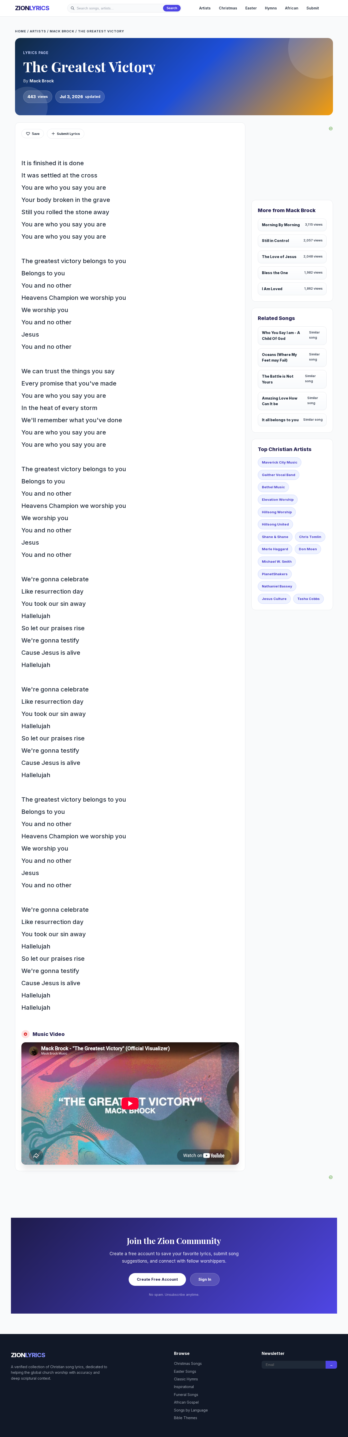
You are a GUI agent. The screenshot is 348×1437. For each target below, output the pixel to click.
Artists (205, 8)
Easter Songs (185, 1371)
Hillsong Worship (277, 512)
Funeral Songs (186, 1394)
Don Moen (308, 549)
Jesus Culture (274, 599)
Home (20, 31)
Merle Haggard (275, 549)
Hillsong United (275, 524)
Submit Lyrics (68, 134)
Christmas (228, 8)
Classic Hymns (186, 1379)
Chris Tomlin (310, 537)
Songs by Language (191, 1410)
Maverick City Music (279, 462)
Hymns (271, 8)
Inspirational (184, 1386)
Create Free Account (157, 1279)
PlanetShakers (275, 574)
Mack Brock (62, 31)
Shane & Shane (275, 537)
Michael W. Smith (277, 561)
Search (172, 8)
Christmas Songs (188, 1363)
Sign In (204, 1279)
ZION (32, 8)
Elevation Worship (277, 499)
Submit (312, 8)
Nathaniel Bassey (277, 586)
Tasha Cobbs (308, 599)
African (291, 8)
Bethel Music (273, 487)
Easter (251, 8)
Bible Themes (185, 1418)
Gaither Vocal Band (278, 475)
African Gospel (186, 1402)
